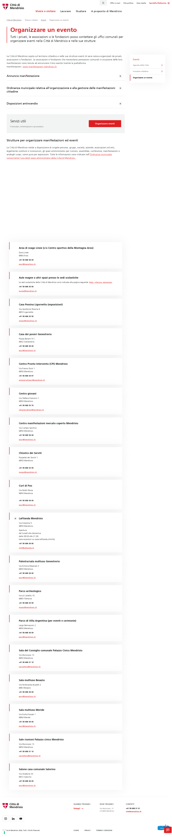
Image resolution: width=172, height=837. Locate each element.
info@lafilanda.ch (26, 548)
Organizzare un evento (142, 78)
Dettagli (77, 808)
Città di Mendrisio (14, 20)
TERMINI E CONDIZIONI (104, 830)
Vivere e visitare (46, 11)
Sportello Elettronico (157, 3)
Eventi (43, 20)
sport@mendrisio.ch (27, 264)
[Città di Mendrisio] (13, 8)
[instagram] (6, 818)
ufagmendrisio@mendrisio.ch (31, 410)
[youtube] (21, 818)
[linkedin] (13, 818)
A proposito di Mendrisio (106, 11)
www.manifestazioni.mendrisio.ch (40, 66)
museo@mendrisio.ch (28, 321)
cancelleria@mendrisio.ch (30, 667)
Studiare (81, 11)
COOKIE (76, 830)
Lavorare (65, 11)
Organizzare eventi (105, 123)
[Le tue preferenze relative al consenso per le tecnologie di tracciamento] (4, 832)
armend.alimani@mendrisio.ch (32, 380)
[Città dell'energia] (163, 828)
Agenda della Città (141, 65)
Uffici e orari (115, 3)
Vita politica (128, 3)
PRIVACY (87, 830)
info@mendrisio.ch (133, 812)
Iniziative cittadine (140, 71)
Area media (141, 3)
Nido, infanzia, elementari (100, 282)
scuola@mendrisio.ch (28, 291)
